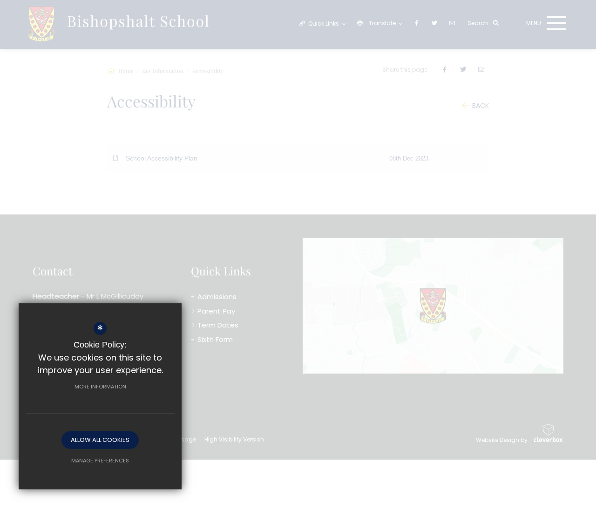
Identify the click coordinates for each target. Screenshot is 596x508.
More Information (100, 386)
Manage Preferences (100, 460)
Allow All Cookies (100, 439)
